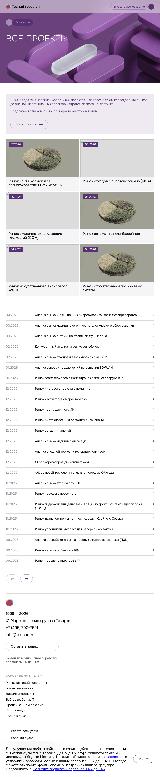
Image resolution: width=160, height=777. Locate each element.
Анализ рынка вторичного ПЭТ (58, 483)
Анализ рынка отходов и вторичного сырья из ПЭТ (72, 357)
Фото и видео (16, 710)
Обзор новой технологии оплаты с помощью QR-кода (74, 473)
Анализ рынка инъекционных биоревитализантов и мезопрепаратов (86, 315)
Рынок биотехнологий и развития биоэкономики (71, 420)
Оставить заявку (26, 124)
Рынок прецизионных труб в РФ (58, 561)
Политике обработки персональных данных (69, 769)
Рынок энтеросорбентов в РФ (57, 550)
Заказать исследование (129, 6)
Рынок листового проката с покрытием (63, 389)
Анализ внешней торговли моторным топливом (70, 452)
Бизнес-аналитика (20, 688)
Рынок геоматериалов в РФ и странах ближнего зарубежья (79, 378)
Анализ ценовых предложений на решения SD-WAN (74, 368)
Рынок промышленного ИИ (55, 409)
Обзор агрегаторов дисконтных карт (62, 462)
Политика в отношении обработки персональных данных (32, 660)
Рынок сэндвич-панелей (53, 431)
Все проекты (23, 22)
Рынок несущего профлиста (55, 494)
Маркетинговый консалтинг (27, 683)
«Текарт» (62, 620)
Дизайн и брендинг (20, 694)
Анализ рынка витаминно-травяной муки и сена (71, 336)
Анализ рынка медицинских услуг (60, 441)
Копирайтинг (16, 716)
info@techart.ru (20, 634)
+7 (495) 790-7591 (22, 627)
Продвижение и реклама (24, 705)
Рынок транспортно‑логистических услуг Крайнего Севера (79, 519)
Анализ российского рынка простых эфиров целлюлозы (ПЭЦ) (82, 540)
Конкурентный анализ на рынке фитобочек (67, 347)
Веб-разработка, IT (20, 699)
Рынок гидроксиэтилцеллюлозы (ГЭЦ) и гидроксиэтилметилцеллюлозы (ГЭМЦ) (88, 506)
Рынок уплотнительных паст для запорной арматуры (74, 529)
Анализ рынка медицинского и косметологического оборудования (84, 326)
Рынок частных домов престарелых (61, 399)
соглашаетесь (112, 757)
